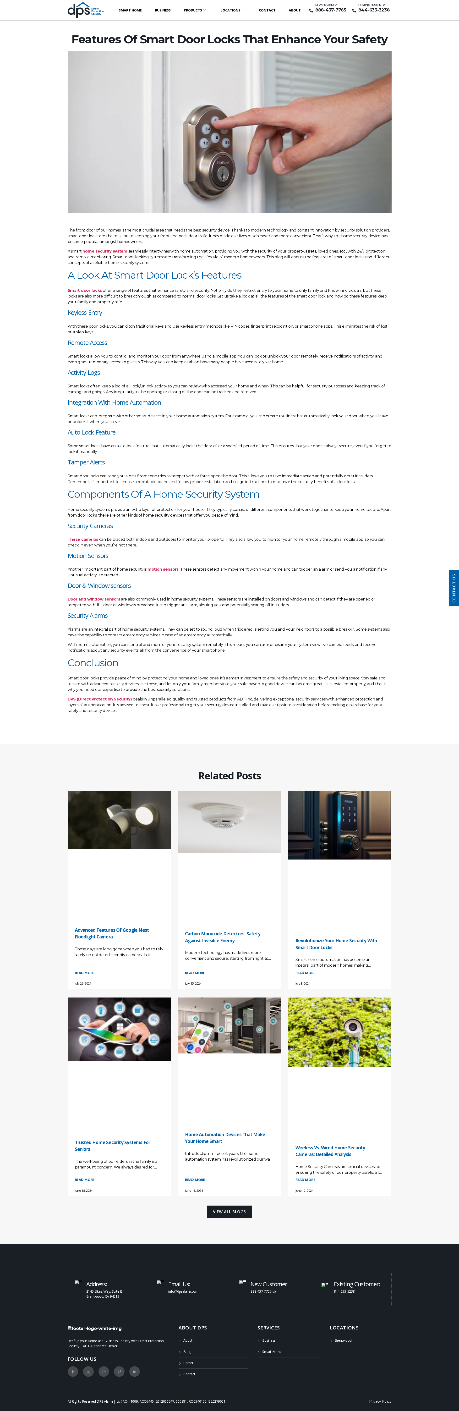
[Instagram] (103, 1371)
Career (188, 1363)
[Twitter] (88, 1371)
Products (193, 10)
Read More (85, 972)
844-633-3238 (374, 10)
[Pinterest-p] (119, 1371)
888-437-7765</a (263, 1291)
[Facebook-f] (73, 1371)
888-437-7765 (330, 10)
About (295, 10)
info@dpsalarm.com (183, 1291)
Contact (267, 10)
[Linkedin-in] (134, 1371)
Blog (186, 1351)
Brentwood (343, 1340)
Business (163, 10)
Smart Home (130, 10)
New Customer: (270, 1284)
